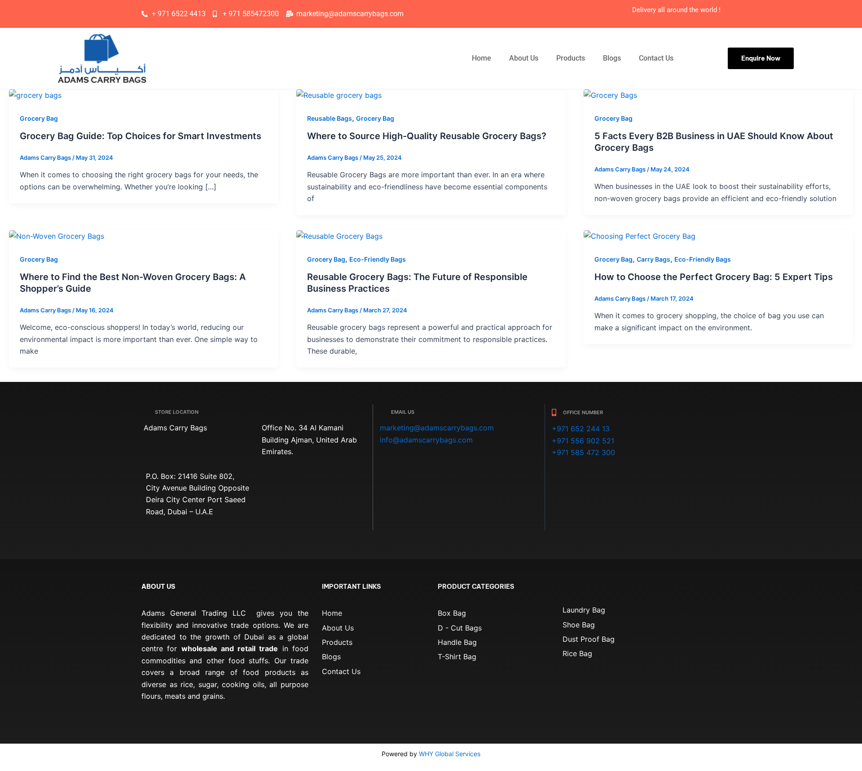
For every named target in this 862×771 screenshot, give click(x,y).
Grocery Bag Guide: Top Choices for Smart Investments (140, 136)
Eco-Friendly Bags (377, 259)
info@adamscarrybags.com (426, 439)
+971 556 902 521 (583, 440)
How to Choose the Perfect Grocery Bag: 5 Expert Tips (713, 277)
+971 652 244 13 (581, 428)
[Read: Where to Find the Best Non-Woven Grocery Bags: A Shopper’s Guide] (56, 235)
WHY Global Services (449, 754)
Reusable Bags (329, 118)
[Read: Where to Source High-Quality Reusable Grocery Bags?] (339, 94)
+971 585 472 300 (583, 452)
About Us (523, 58)
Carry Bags (653, 259)
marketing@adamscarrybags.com (437, 427)
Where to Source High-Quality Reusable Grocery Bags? (426, 136)
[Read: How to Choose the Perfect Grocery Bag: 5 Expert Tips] (639, 235)
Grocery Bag (39, 118)
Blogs (612, 58)
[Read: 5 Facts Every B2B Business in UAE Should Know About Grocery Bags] (610, 94)
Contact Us (656, 58)
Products (570, 58)
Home (481, 58)
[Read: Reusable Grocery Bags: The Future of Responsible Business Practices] (339, 235)
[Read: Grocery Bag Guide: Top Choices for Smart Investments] (35, 94)
